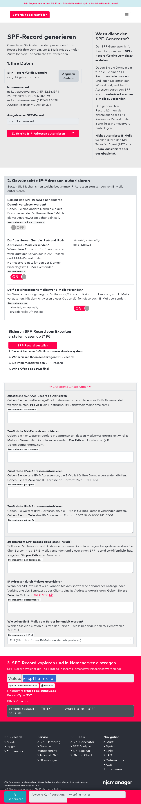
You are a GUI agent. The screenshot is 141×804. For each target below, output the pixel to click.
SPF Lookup (81, 750)
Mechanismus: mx (17, 303)
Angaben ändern (68, 76)
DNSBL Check (82, 755)
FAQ (108, 755)
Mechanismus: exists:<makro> (24, 599)
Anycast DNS (49, 755)
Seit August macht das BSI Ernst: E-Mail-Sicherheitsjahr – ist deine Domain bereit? (70, 3)
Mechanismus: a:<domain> (22, 409)
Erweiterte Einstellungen (70, 386)
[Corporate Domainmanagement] (117, 782)
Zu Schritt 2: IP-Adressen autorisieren (38, 133)
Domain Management (47, 748)
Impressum (113, 769)
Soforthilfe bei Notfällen (29, 14)
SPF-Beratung (49, 742)
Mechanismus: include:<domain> (25, 559)
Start (109, 742)
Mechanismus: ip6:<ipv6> (21, 520)
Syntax (110, 746)
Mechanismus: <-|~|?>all (20, 635)
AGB (108, 764)
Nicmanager (48, 760)
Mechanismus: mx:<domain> (23, 449)
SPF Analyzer (82, 746)
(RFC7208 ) (43, 595)
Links (109, 750)
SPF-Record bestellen (32, 345)
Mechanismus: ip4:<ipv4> (21, 484)
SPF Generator (83, 742)
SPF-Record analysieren (24, 685)
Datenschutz (114, 760)
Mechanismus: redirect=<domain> (26, 222)
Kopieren (48, 685)
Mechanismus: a (16, 271)
